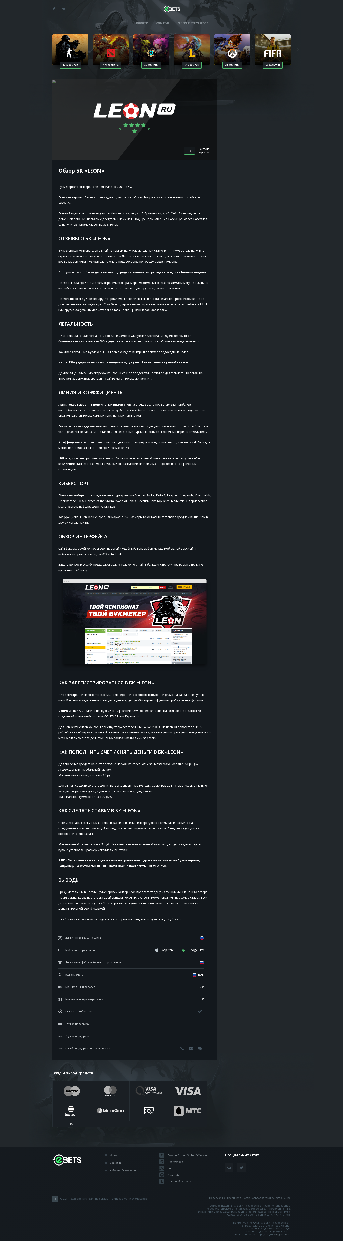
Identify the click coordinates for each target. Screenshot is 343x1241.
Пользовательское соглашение (271, 1198)
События (163, 23)
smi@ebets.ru (282, 1234)
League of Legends (179, 1181)
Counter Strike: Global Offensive (187, 1155)
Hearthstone (175, 1162)
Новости (141, 23)
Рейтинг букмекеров (192, 23)
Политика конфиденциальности (229, 1198)
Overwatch (174, 1175)
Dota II (171, 1168)
